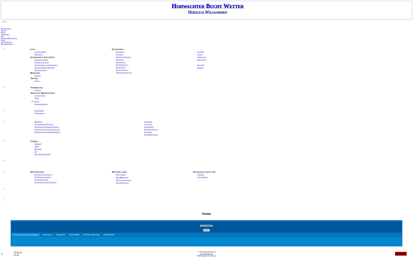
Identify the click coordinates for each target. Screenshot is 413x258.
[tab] (26, 235)
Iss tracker (148, 132)
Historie (200, 68)
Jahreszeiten (201, 57)
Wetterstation (6, 28)
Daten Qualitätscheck (43, 154)
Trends (37, 81)
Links (3, 40)
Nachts (200, 54)
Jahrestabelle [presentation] (74, 235)
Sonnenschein (120, 67)
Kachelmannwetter (41, 180)
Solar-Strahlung (122, 65)
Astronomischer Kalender (44, 124)
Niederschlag (121, 62)
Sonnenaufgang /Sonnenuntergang (47, 127)
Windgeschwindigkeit (123, 57)
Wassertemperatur (41, 104)
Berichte (38, 75)
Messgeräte (39, 54)
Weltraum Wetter (150, 129)
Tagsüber (200, 52)
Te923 (37, 146)
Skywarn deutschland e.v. (44, 174)
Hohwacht (38, 144)
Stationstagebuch (122, 70)
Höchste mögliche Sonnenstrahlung (47, 132)
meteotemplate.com (206, 254)
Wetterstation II (7, 44)
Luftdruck (119, 54)
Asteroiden (148, 122)
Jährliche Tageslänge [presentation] (91, 235)
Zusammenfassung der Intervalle (46, 65)
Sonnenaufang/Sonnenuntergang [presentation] (26, 235)
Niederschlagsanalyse (124, 72)
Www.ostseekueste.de (123, 180)
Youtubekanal (202, 177)
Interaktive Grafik (41, 60)
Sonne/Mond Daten (151, 135)
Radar (37, 101)
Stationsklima (39, 113)
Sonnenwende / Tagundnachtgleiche (47, 129)
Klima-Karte (39, 111)
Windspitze (120, 60)
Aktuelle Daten (40, 52)
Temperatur (120, 52)
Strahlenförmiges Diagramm (45, 68)
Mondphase (38, 122)
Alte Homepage (6, 42)
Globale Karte (40, 96)
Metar (37, 98)
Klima (3, 32)
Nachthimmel (149, 127)
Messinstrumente (41, 70)
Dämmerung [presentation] (47, 235)
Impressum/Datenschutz (9, 38)
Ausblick (38, 90)
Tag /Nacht (148, 124)
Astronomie (5, 34)
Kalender (200, 65)
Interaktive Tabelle (42, 62)
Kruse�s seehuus (122, 177)
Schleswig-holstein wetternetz (45, 182)
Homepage (200, 174)
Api (36, 152)
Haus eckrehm (121, 174)
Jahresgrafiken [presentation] (109, 235)
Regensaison (201, 60)
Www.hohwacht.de (122, 183)
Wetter (3, 30)
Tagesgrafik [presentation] (60, 235)
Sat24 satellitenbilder (43, 177)
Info (2, 36)
